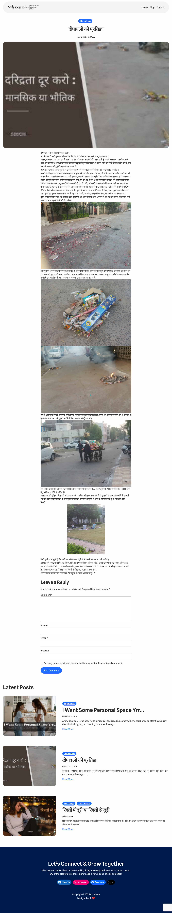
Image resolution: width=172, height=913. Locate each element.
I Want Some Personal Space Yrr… (103, 710)
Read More (67, 729)
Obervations (85, 21)
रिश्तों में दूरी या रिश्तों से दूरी (85, 810)
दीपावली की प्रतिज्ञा (79, 760)
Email (44, 638)
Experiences (69, 703)
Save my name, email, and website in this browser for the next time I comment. (83, 663)
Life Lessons (84, 803)
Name (44, 625)
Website (45, 650)
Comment (46, 594)
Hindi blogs (69, 803)
